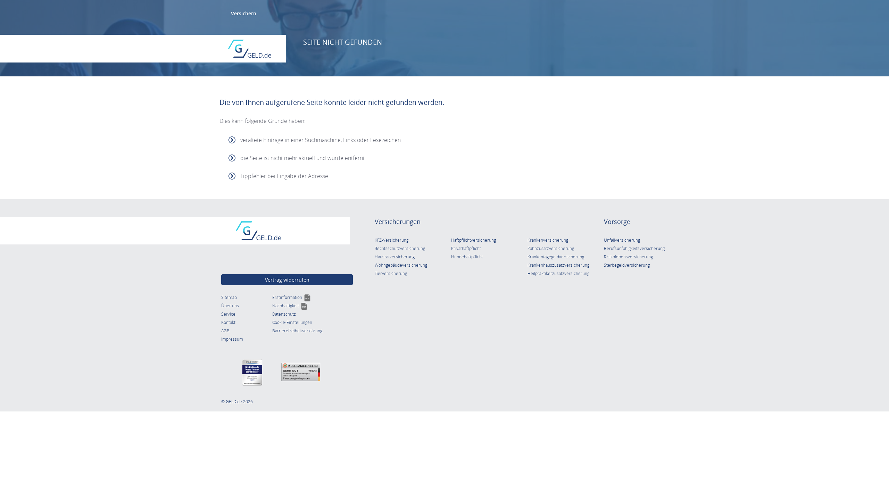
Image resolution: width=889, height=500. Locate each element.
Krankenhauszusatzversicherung (558, 265)
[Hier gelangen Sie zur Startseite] (249, 48)
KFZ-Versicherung (391, 240)
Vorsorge (617, 221)
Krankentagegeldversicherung (555, 257)
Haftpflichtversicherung (473, 240)
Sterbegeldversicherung (627, 265)
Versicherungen (398, 221)
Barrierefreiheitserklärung (297, 331)
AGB (225, 331)
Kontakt (228, 322)
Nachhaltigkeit (290, 306)
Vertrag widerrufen (287, 279)
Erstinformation (291, 297)
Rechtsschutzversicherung (400, 248)
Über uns (230, 306)
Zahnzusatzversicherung (550, 248)
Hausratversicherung (395, 257)
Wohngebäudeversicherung (401, 265)
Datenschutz (284, 314)
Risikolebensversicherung (628, 257)
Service (228, 314)
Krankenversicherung (547, 240)
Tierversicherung (391, 273)
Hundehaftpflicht (467, 257)
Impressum (232, 339)
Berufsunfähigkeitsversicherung (634, 248)
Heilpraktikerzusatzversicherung (558, 273)
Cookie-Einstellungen (292, 322)
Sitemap (229, 297)
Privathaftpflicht (466, 248)
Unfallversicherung (622, 240)
